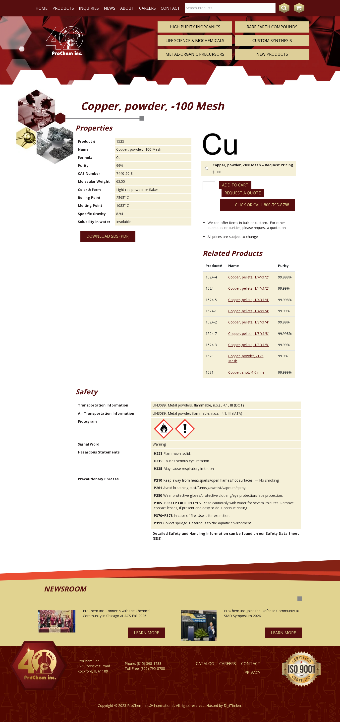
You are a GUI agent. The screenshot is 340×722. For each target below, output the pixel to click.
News (109, 8)
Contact (170, 8)
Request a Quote (243, 193)
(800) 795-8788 (153, 668)
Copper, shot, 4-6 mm (246, 372)
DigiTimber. (233, 705)
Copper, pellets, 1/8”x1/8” (248, 333)
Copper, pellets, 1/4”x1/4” (248, 299)
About (127, 8)
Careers (147, 8)
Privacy (252, 672)
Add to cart (235, 185)
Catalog (205, 663)
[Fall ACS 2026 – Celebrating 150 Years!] (56, 621)
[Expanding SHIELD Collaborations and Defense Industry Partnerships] (199, 625)
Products (63, 8)
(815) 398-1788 (149, 663)
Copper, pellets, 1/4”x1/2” (248, 277)
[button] (146, 633)
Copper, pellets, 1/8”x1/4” (248, 322)
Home (42, 8)
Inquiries (89, 8)
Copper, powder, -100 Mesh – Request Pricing (253, 165)
